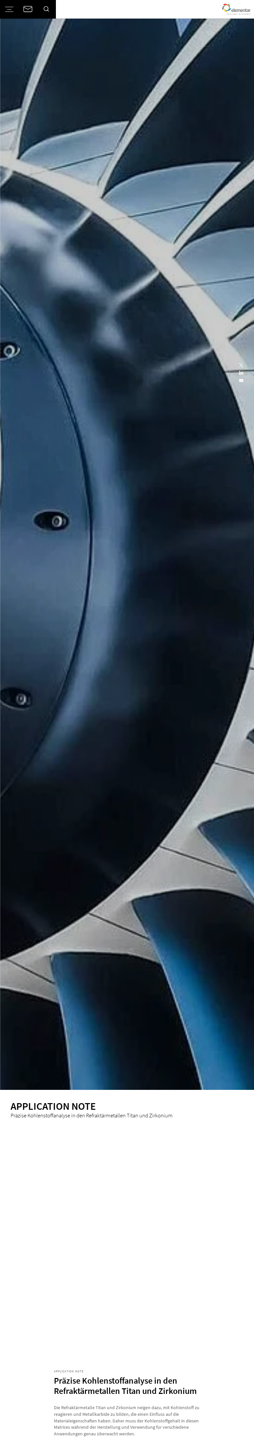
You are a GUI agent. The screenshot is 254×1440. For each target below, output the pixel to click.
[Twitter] (241, 365)
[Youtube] (241, 381)
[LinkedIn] (241, 373)
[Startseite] (236, 9)
